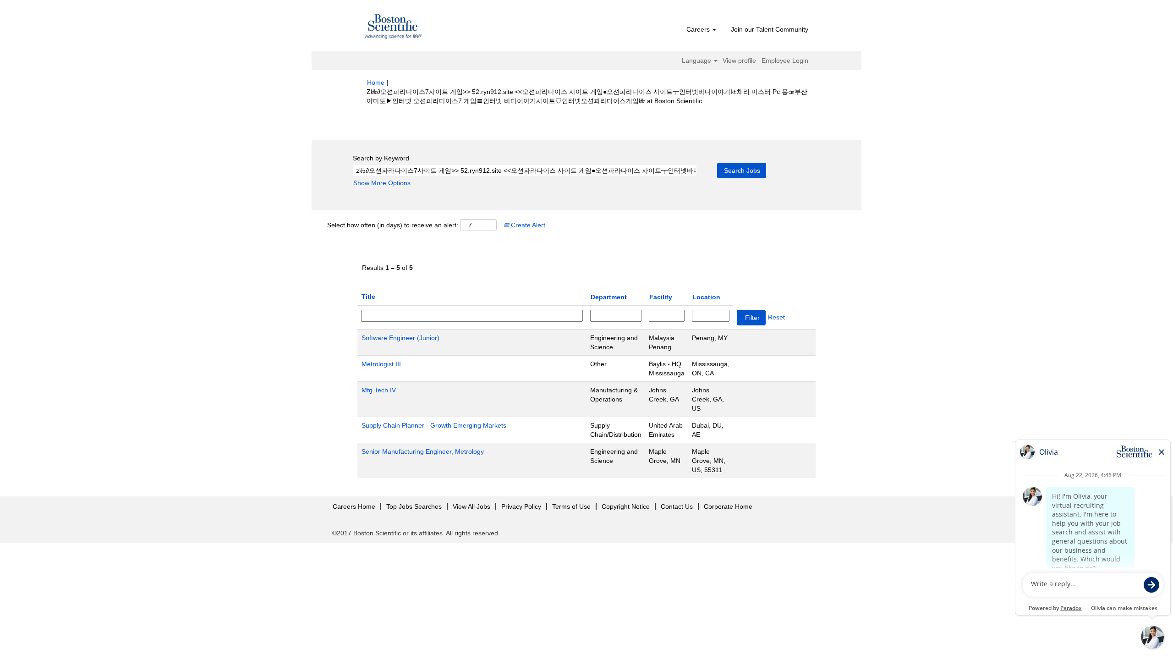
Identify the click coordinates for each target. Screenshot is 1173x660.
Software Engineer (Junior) (400, 337)
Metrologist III (381, 364)
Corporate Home (728, 506)
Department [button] (609, 297)
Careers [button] (699, 29)
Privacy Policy (521, 506)
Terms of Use (571, 506)
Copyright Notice (626, 506)
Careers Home (354, 506)
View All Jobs (471, 506)
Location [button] (706, 297)
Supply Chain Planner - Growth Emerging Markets (434, 425)
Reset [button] (776, 317)
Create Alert (527, 225)
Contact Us (677, 506)
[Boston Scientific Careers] (393, 28)
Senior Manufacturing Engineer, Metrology (423, 451)
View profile (739, 60)
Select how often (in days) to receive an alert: (392, 225)
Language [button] (697, 60)
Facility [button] (660, 297)
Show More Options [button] (382, 183)
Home (375, 82)
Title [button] (368, 296)
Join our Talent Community (769, 29)
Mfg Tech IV (379, 390)
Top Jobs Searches (414, 506)
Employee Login (785, 60)
